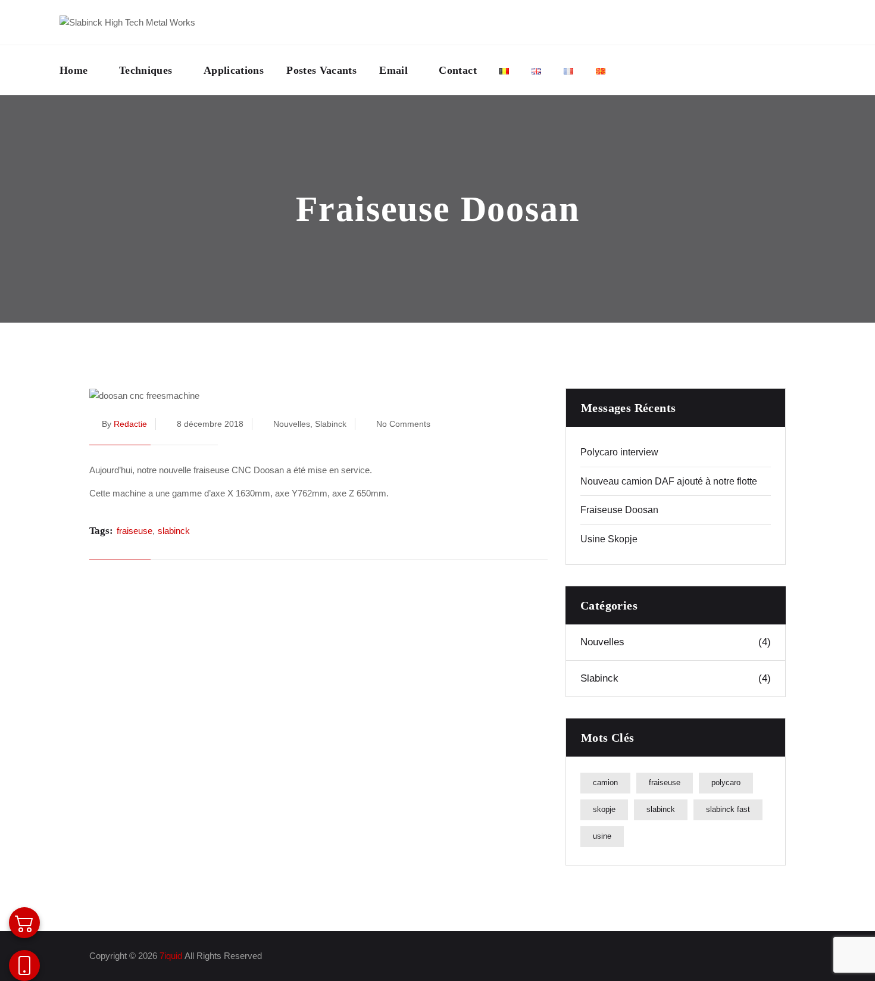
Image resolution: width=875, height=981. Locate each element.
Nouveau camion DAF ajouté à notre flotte (668, 481)
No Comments (403, 424)
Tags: (101, 530)
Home (74, 70)
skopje (604, 809)
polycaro (725, 782)
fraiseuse (134, 531)
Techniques (146, 70)
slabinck (174, 531)
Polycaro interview (619, 452)
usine (602, 836)
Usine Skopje (609, 539)
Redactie (130, 424)
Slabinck (330, 424)
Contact (458, 70)
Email (393, 70)
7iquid (171, 956)
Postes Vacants (321, 70)
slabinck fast (728, 809)
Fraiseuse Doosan (619, 510)
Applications (234, 70)
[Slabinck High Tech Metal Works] (127, 22)
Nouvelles (291, 424)
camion (605, 782)
